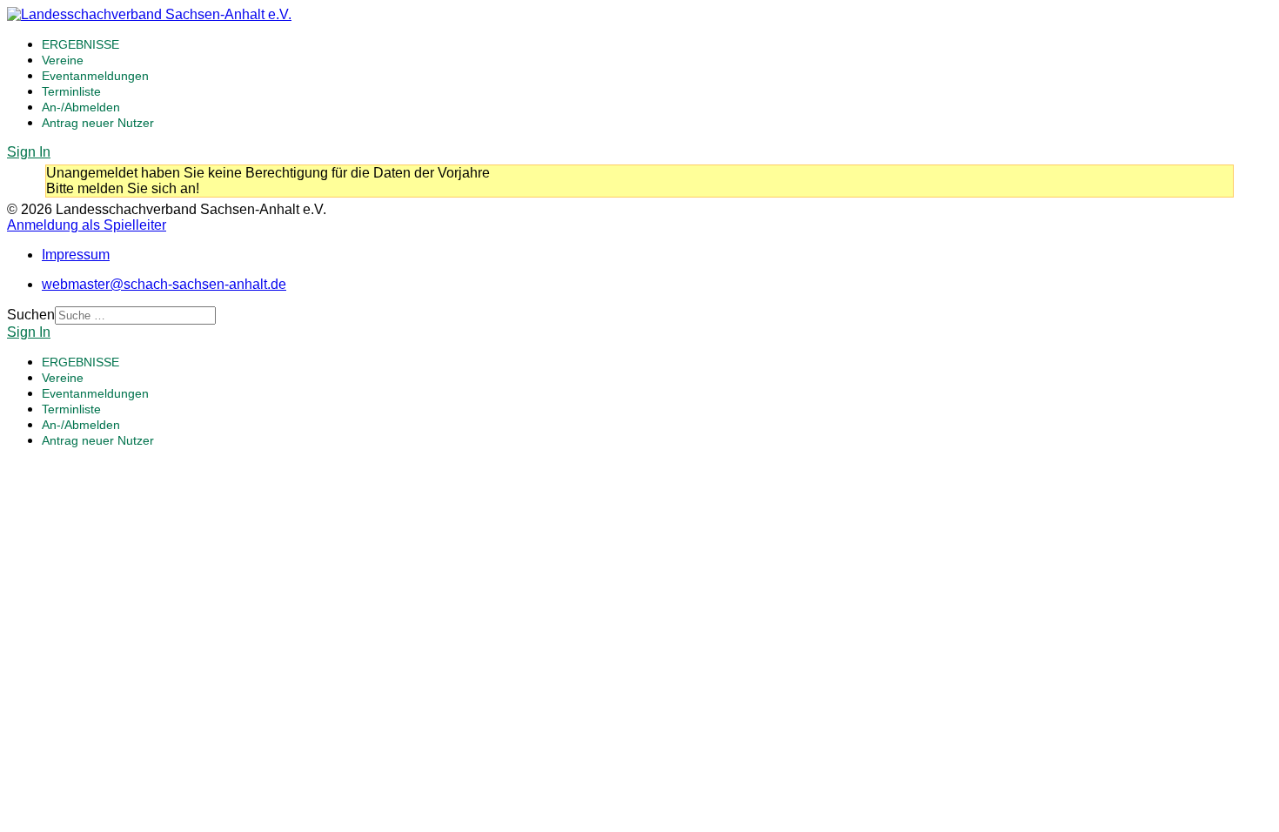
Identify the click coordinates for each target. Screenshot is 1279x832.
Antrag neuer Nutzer (98, 123)
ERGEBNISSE (80, 44)
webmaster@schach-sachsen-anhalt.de (164, 284)
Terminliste (71, 91)
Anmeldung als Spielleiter (86, 225)
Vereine (63, 60)
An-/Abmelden (81, 107)
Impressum (76, 254)
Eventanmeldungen (95, 76)
